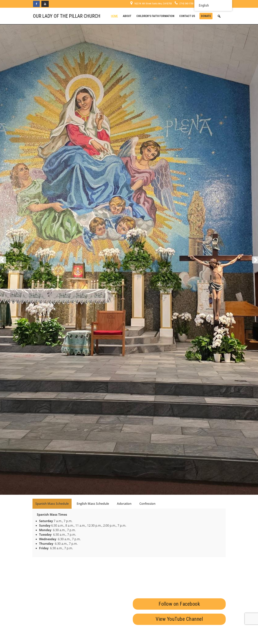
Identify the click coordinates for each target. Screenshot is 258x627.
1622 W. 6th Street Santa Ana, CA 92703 (153, 3)
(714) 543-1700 (186, 3)
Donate (206, 16)
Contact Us (187, 16)
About (127, 16)
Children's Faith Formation (155, 16)
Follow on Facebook (179, 604)
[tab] (52, 504)
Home (114, 16)
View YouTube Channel (179, 619)
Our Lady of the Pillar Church (66, 16)
